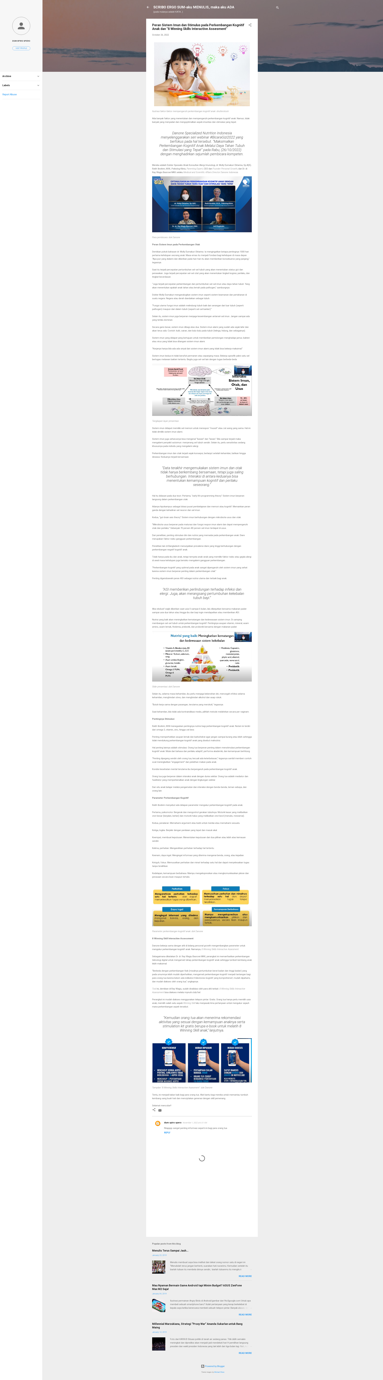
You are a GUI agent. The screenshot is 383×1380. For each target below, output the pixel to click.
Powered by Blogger (215, 1366)
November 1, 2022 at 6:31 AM (195, 1123)
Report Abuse (9, 94)
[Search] (277, 8)
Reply (167, 1132)
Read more (245, 1276)
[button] (250, 25)
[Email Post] (160, 1111)
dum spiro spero (172, 1122)
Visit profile (21, 48)
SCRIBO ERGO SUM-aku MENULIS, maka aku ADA (193, 7)
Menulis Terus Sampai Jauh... (170, 1250)
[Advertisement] (269, 63)
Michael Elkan (219, 1372)
